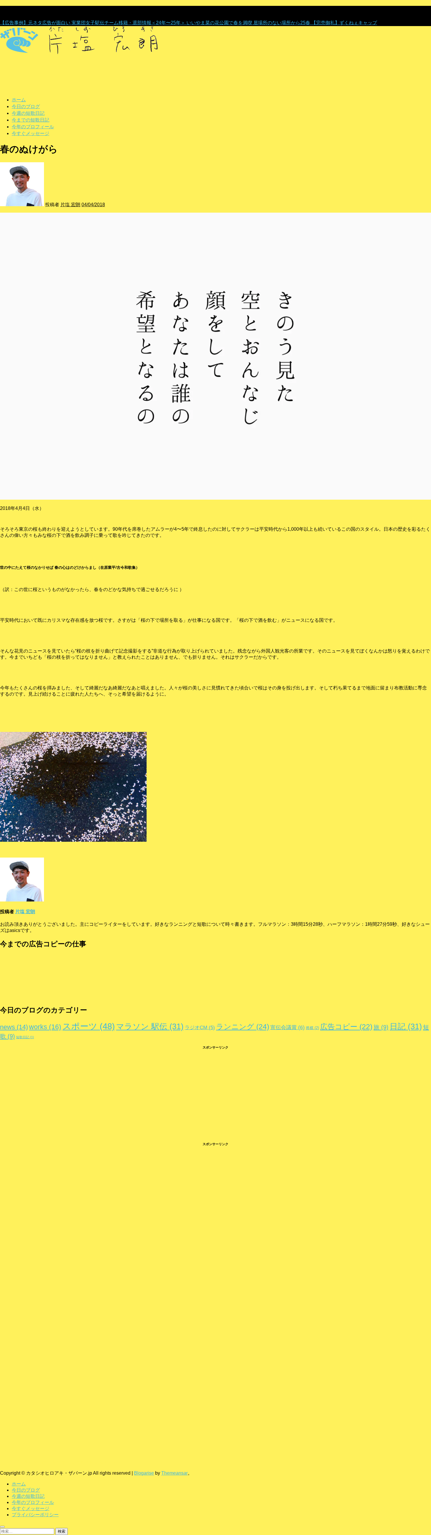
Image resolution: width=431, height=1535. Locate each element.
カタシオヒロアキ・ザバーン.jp (33, 1450)
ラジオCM (200, 1027)
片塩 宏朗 (70, 204)
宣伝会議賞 (287, 1027)
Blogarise (144, 1473)
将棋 (312, 1028)
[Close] (2, 1527)
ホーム (19, 99)
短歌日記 (25, 1037)
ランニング (242, 1026)
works (45, 1027)
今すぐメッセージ (30, 133)
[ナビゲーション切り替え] (3, 58)
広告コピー (346, 1026)
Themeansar (174, 1473)
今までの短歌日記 (30, 120)
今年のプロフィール (33, 126)
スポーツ (88, 1026)
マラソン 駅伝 (150, 1026)
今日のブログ (26, 106)
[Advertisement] (176, 1096)
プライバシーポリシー (35, 1514)
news (14, 1027)
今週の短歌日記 (28, 113)
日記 (406, 1026)
